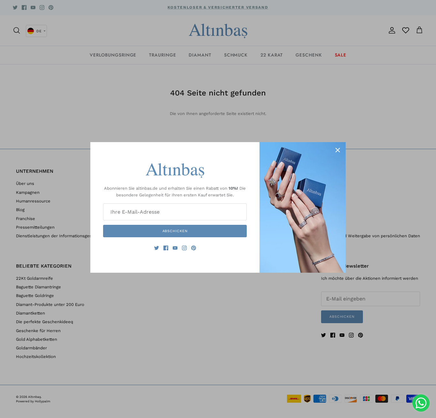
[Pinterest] (193, 248)
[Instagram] (184, 248)
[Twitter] (156, 248)
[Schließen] (338, 150)
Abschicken (175, 231)
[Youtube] (175, 248)
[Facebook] (165, 248)
